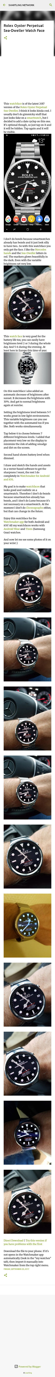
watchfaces (33, 486)
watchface (16, 103)
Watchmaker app (14, 521)
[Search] (51, 5)
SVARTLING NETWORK (21, 5)
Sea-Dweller (28, 253)
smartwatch (34, 117)
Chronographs (34, 507)
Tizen (29, 528)
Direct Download (13, 1240)
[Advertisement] (27, 72)
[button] (5, 38)
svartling (28, 1372)
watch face (16, 336)
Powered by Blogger (29, 1366)
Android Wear (12, 528)
